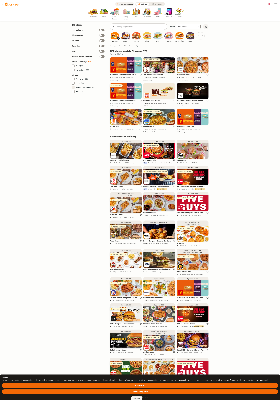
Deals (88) (80, 66)
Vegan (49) (80, 83)
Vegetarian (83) (82, 79)
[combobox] (141, 26)
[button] (10, 4)
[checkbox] (115, 37)
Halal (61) (79, 91)
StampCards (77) (82, 70)
